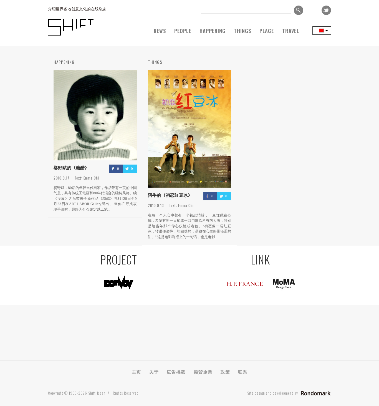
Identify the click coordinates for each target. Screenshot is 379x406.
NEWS (160, 30)
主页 (136, 371)
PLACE (266, 30)
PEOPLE (182, 30)
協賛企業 (203, 371)
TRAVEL (290, 30)
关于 (154, 371)
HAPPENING (212, 30)
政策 (225, 371)
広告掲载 (176, 371)
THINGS (242, 30)
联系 (242, 371)
